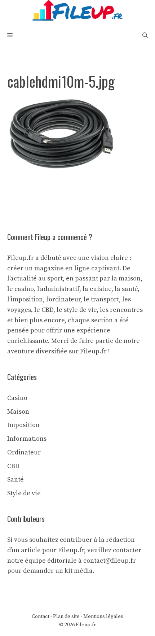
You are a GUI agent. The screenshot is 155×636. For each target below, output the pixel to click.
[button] (145, 35)
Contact (40, 616)
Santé (15, 479)
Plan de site (66, 616)
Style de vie (24, 493)
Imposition (23, 425)
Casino (17, 398)
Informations (26, 439)
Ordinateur (24, 452)
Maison (18, 412)
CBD (13, 466)
